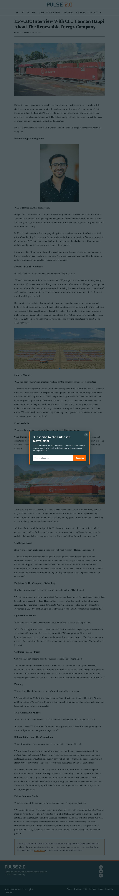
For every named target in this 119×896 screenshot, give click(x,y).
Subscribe (80, 458)
